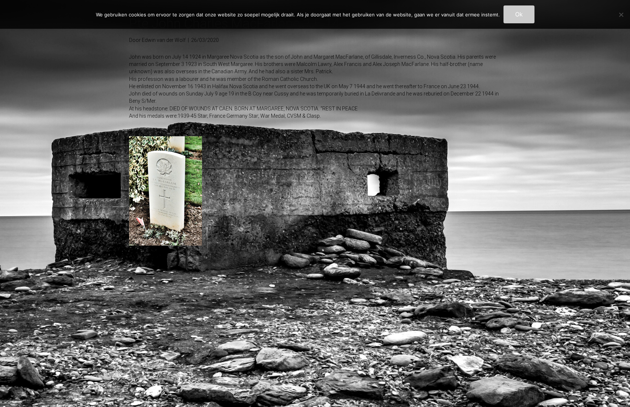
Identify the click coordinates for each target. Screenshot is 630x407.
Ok (519, 14)
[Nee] (621, 14)
